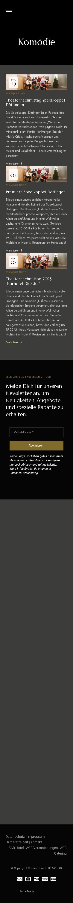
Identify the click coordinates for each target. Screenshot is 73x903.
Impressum (36, 836)
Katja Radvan (17, 93)
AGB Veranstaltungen (42, 848)
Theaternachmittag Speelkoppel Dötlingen (35, 102)
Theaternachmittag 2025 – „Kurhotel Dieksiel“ (30, 281)
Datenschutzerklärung (24, 473)
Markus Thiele (17, 185)
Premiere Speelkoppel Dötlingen (36, 192)
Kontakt (36, 842)
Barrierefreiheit (17, 842)
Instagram (45, 891)
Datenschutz (15, 836)
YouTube (52, 891)
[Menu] (9, 10)
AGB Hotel (16, 848)
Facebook (38, 891)
